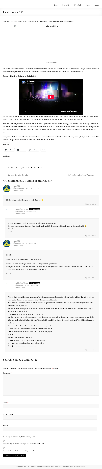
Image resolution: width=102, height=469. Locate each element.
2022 (34, 168)
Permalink (19, 190)
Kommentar (7, 373)
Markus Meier (10, 168)
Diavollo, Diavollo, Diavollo (17, 175)
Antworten (91, 204)
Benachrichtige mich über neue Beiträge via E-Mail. (19, 451)
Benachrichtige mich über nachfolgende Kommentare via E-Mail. (23, 444)
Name (5, 402)
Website (5, 425)
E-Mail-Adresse (8, 414)
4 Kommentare (43, 168)
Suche (88, 5)
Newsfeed (77, 5)
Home (55, 5)
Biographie (65, 5)
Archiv (97, 5)
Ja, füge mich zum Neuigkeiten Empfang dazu (20, 437)
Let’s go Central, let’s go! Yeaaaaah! (82, 175)
